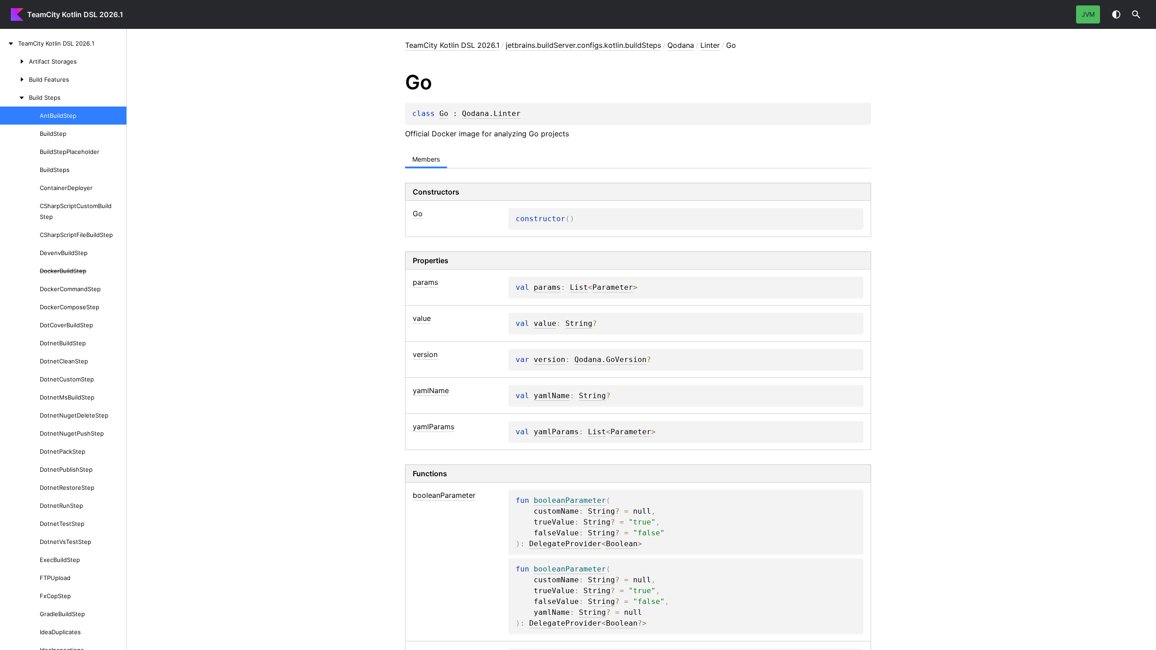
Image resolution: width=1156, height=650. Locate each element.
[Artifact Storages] (14, 61)
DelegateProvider (565, 544)
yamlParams (556, 432)
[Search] (1136, 14)
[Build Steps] (14, 97)
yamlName (552, 396)
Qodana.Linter (491, 114)
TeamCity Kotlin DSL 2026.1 (75, 14)
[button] (1136, 14)
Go (443, 114)
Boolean (622, 544)
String (578, 324)
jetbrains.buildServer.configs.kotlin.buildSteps (583, 45)
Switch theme (1116, 14)
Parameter (612, 287)
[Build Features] (14, 79)
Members (426, 159)
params (547, 287)
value (545, 324)
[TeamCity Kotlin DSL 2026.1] (9, 43)
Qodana (680, 45)
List (579, 287)
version (549, 360)
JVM (1088, 14)
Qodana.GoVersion (610, 360)
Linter (710, 45)
